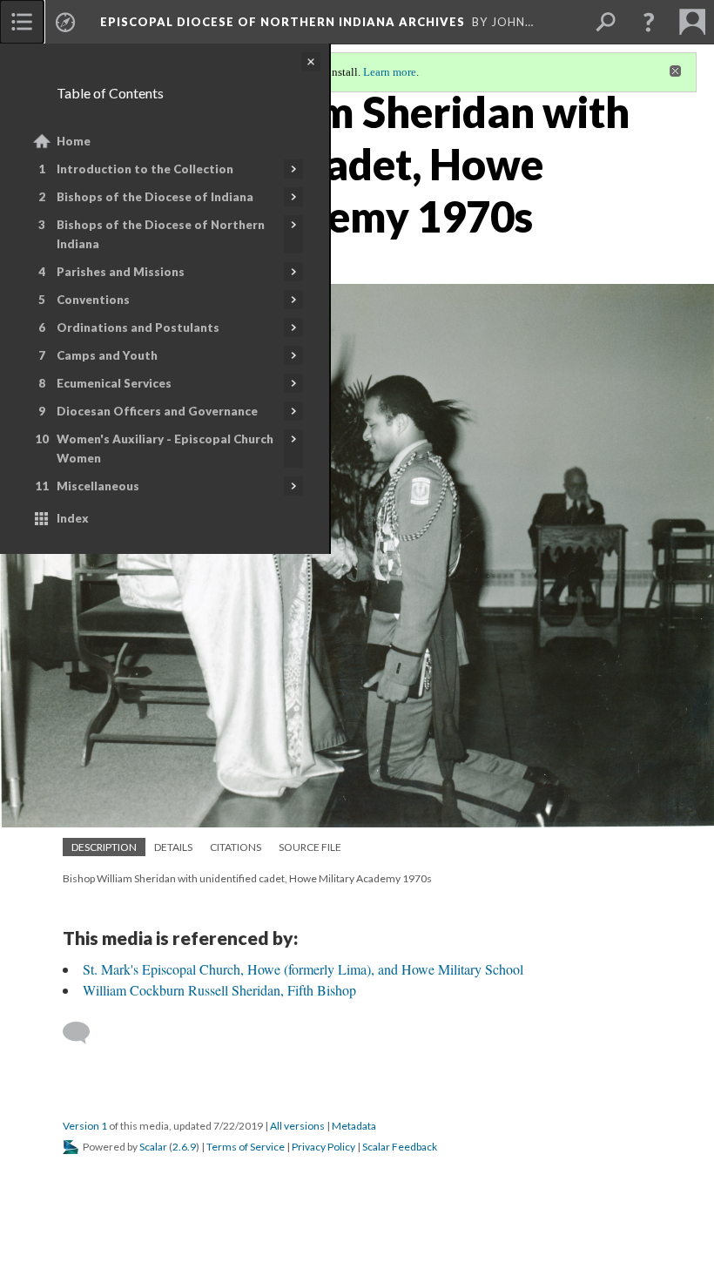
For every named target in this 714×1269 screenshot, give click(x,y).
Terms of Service (245, 1146)
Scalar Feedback (399, 1146)
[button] (648, 22)
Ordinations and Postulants (138, 327)
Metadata (354, 1125)
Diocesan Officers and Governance (157, 411)
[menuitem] (22, 22)
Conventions (93, 300)
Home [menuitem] (74, 141)
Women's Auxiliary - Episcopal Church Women (165, 448)
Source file (310, 847)
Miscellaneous (98, 486)
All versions (297, 1125)
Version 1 (85, 1125)
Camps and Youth (107, 355)
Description (104, 847)
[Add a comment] (84, 1033)
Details (173, 847)
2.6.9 (184, 1146)
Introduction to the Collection (145, 169)
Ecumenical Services (114, 383)
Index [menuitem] (73, 518)
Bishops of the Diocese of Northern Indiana (161, 234)
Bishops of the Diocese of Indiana (155, 197)
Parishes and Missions (121, 272)
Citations (235, 847)
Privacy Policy (323, 1146)
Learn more (389, 71)
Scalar (153, 1146)
